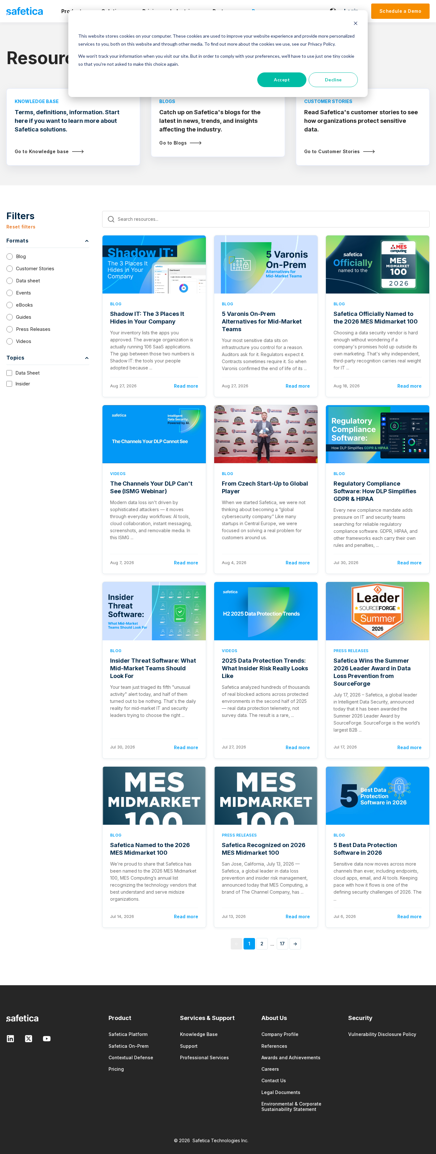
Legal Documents (280, 1092)
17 (282, 943)
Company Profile (279, 1034)
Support (189, 1046)
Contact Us (273, 1080)
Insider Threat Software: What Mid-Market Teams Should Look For (153, 668)
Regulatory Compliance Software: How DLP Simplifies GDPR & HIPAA (375, 491)
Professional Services (204, 1057)
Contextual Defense (131, 1057)
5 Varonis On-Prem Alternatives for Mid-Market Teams (262, 321)
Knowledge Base (199, 1034)
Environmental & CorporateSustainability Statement (291, 1106)
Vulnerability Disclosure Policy (382, 1034)
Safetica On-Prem (128, 1046)
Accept (282, 79)
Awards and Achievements (290, 1057)
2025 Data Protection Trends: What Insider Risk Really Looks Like (265, 668)
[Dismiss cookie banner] (355, 24)
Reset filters (20, 226)
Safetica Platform (128, 1034)
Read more (186, 386)
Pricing (116, 1069)
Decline (333, 79)
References (274, 1046)
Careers (270, 1069)
